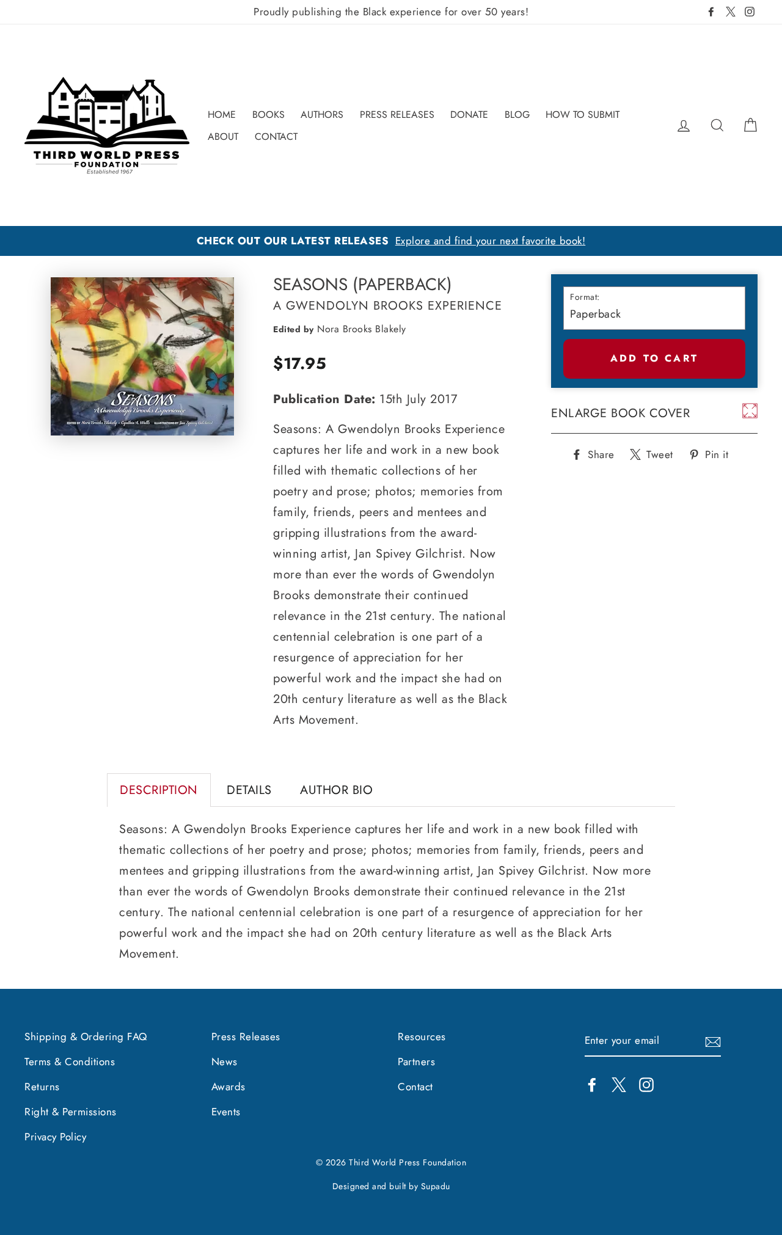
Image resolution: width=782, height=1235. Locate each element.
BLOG (517, 114)
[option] (391, 241)
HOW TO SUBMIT (582, 114)
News (224, 1061)
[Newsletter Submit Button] (713, 1040)
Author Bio (336, 790)
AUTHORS (322, 114)
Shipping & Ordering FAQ (85, 1036)
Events (226, 1111)
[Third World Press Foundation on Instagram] (646, 1084)
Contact (415, 1086)
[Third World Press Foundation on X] (619, 1084)
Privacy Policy (55, 1136)
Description (159, 790)
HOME (222, 114)
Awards (228, 1086)
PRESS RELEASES (397, 114)
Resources (422, 1036)
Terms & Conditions (69, 1061)
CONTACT (276, 136)
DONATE (469, 114)
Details (249, 790)
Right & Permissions (70, 1111)
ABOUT (223, 136)
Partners (416, 1061)
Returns (42, 1086)
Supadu (435, 1186)
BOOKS (268, 114)
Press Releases (245, 1036)
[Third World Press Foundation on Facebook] (592, 1084)
